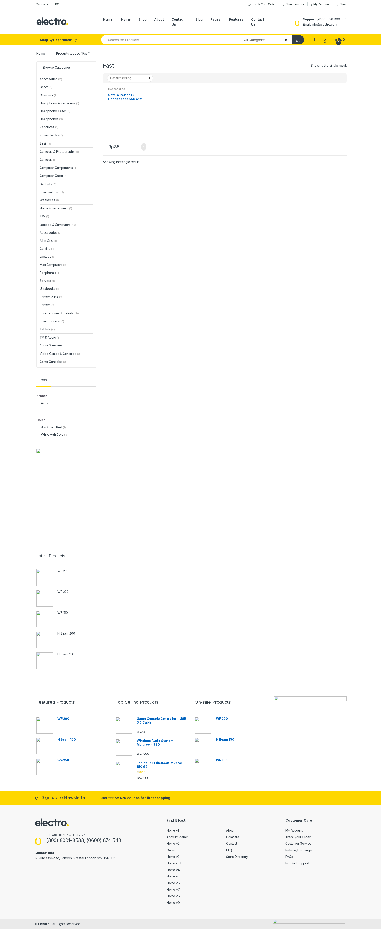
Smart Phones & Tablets (60, 313)
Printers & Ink (51, 297)
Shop (343, 4)
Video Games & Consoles (60, 354)
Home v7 (173, 889)
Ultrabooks (49, 288)
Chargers (48, 95)
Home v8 (173, 896)
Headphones (116, 89)
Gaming (47, 248)
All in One (48, 240)
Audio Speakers (53, 345)
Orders (172, 850)
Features (236, 19)
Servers (47, 281)
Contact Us (178, 22)
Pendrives (49, 127)
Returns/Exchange (298, 850)
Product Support (297, 863)
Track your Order (298, 837)
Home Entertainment (56, 208)
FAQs (289, 857)
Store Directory (237, 857)
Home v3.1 (174, 863)
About (159, 19)
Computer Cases (53, 176)
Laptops (47, 256)
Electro (43, 924)
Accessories (51, 79)
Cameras (48, 159)
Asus (44, 403)
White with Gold (52, 434)
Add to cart (142, 147)
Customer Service (298, 843)
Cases (46, 87)
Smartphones (52, 321)
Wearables (49, 200)
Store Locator (295, 4)
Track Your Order (264, 4)
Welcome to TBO (47, 4)
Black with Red (51, 427)
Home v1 (173, 830)
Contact (231, 843)
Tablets (47, 329)
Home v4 (173, 870)
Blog (198, 19)
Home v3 (173, 857)
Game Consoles (53, 362)
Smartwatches (52, 192)
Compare (232, 837)
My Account (321, 4)
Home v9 (173, 902)
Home (107, 19)
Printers (47, 305)
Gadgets (48, 184)
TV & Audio (50, 337)
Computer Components (58, 168)
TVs (44, 216)
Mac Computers (53, 265)
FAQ (229, 850)
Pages (215, 19)
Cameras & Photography (59, 151)
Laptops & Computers (58, 224)
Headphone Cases (55, 111)
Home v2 (173, 843)
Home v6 (173, 883)
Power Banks (51, 135)
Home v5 (173, 876)
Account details (178, 837)
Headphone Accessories (59, 103)
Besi (46, 143)
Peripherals (50, 273)
